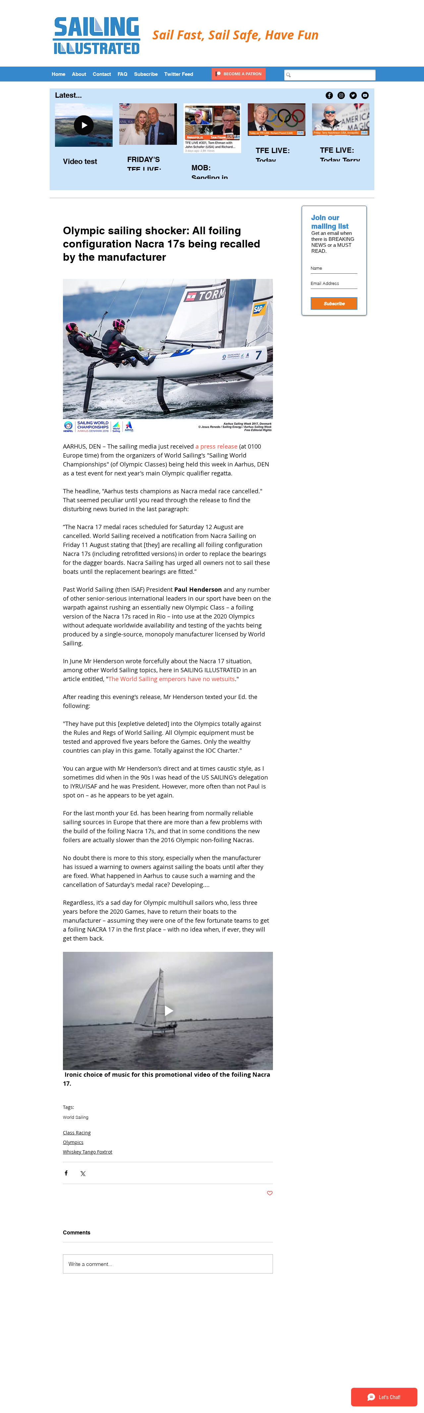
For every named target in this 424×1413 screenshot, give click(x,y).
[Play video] (168, 1011)
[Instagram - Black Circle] (341, 95)
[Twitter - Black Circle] (353, 95)
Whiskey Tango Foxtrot (87, 1152)
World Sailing (75, 1117)
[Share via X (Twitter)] (82, 1173)
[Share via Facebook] (66, 1173)
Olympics (73, 1142)
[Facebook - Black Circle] (329, 95)
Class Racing (77, 1132)
